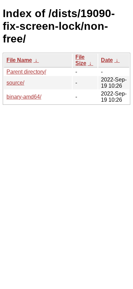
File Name (19, 60)
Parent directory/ (26, 72)
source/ (15, 83)
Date (107, 60)
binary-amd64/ (23, 97)
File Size (80, 60)
